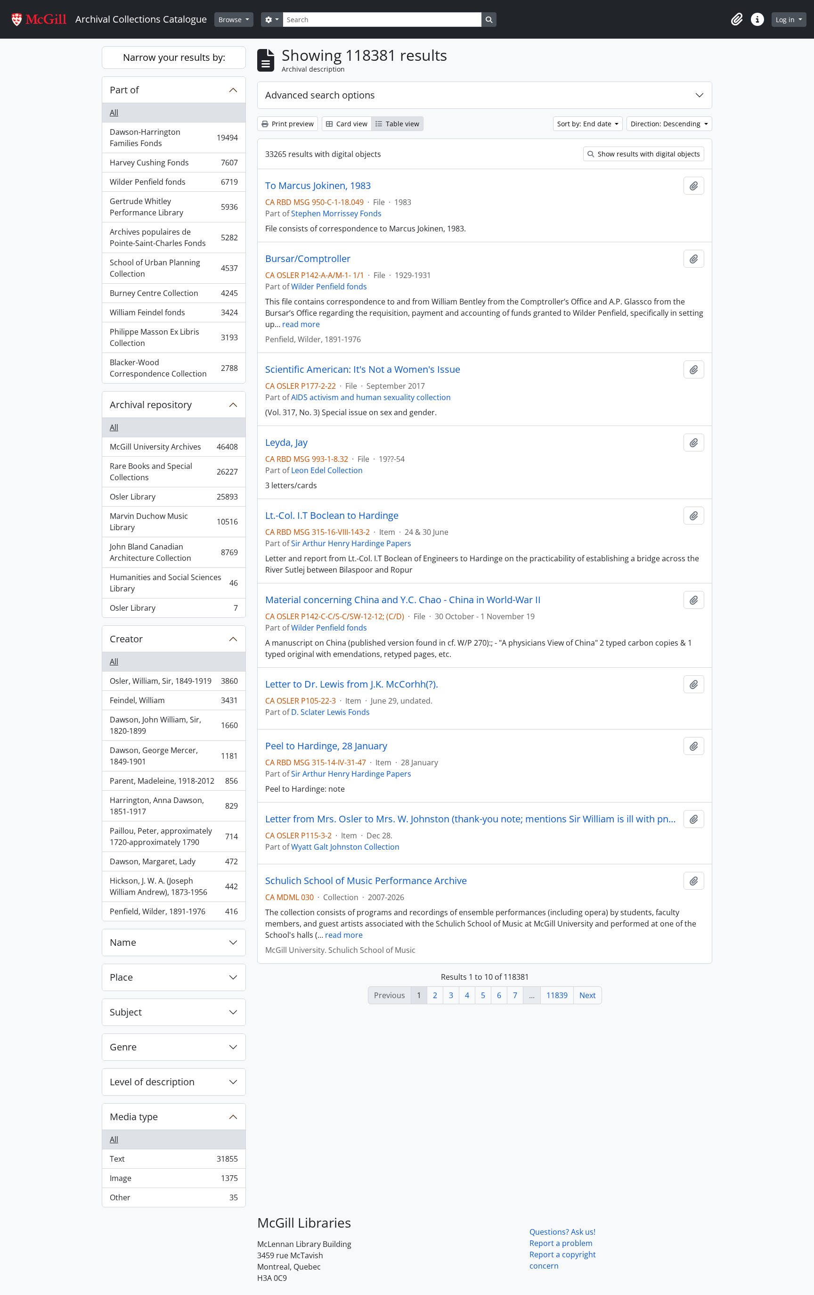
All (114, 112)
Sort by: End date (585, 123)
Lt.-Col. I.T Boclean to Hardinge (332, 515)
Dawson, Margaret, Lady (173, 863)
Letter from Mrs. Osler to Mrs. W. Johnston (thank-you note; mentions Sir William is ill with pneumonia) (472, 819)
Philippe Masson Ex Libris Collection (173, 337)
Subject (126, 1012)
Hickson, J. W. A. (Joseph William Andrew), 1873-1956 (173, 886)
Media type (134, 1116)
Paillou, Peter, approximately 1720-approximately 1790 (173, 836)
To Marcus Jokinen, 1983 (318, 185)
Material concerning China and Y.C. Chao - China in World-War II (403, 600)
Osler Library (173, 499)
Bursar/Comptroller (307, 258)
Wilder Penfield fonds (173, 184)
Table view (401, 123)
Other (173, 1199)
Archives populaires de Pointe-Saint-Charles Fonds (173, 237)
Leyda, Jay (286, 442)
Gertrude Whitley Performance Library (173, 207)
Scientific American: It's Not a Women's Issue (362, 369)
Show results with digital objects (648, 153)
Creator (126, 638)
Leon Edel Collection (327, 470)
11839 (557, 995)
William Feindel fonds (173, 314)
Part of (124, 89)
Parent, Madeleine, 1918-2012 (173, 783)
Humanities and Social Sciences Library (173, 583)
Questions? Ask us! (562, 1232)
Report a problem (561, 1243)
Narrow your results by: (174, 57)
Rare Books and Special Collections (173, 472)
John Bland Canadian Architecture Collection (173, 552)
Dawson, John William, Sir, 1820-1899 (173, 725)
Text (173, 1161)
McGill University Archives (173, 449)
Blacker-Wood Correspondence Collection (173, 368)
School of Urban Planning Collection (173, 268)
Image (173, 1180)
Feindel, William (173, 702)
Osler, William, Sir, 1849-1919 (173, 683)
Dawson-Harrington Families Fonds (173, 137)
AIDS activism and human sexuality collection (371, 397)
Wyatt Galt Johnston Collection (345, 847)
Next (587, 995)
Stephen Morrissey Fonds (336, 213)
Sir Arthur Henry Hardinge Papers (351, 543)
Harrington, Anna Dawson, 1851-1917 (173, 806)
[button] (736, 19)
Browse (231, 19)
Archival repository (151, 404)
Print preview (292, 123)
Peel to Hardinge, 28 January (326, 746)
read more (301, 324)
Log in (786, 19)
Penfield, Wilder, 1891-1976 (173, 913)
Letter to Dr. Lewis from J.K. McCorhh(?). (351, 684)
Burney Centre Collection (173, 295)
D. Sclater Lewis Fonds (330, 712)
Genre (123, 1047)
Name (123, 942)
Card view (350, 123)
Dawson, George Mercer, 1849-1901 (173, 756)
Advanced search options (320, 95)
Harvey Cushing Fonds (173, 164)
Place (121, 977)
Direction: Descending (666, 123)
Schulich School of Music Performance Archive (366, 880)
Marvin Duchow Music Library (173, 522)
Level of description (152, 1081)
